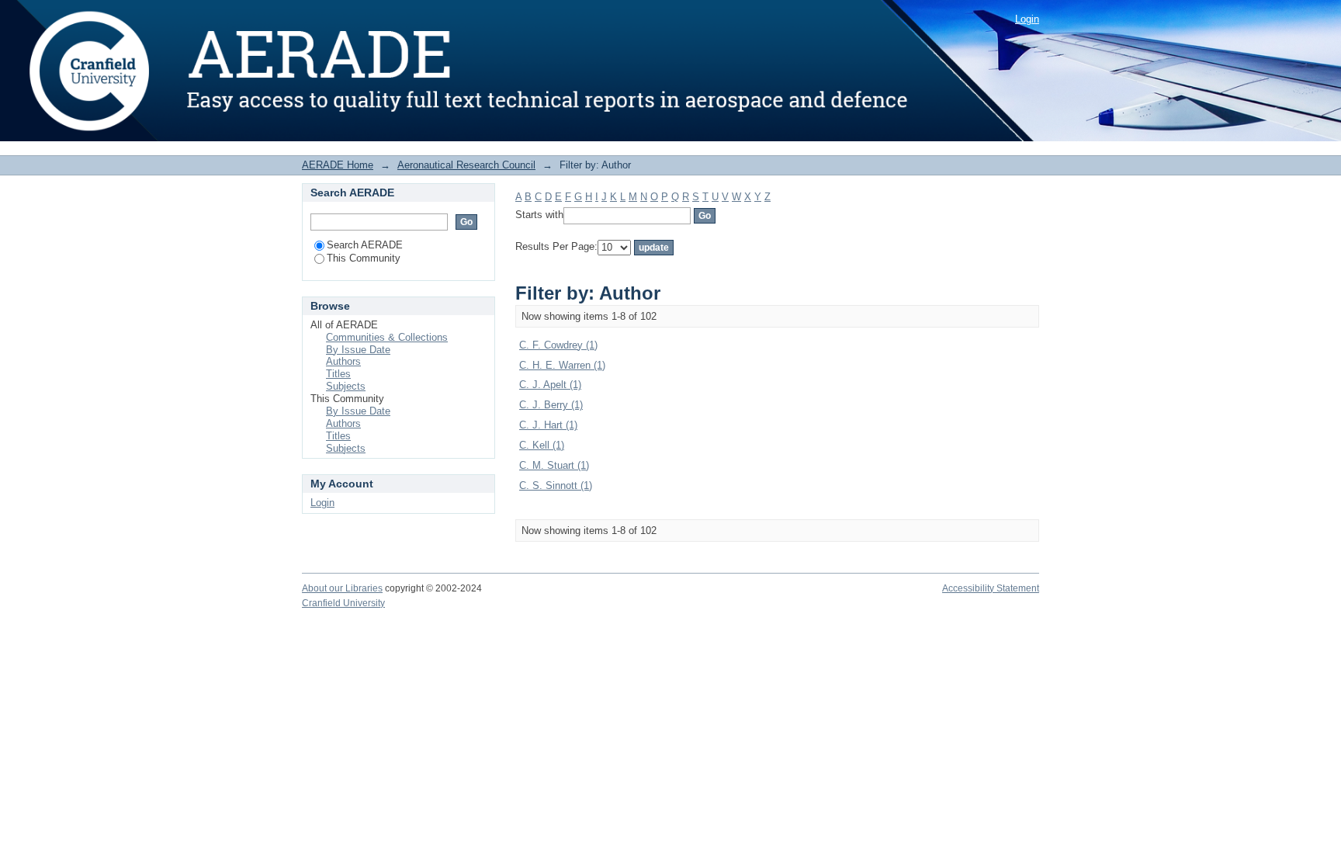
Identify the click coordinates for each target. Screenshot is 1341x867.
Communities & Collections (387, 337)
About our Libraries (342, 588)
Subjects (346, 386)
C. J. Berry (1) (551, 405)
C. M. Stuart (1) (554, 465)
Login (1027, 19)
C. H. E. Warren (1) (562, 365)
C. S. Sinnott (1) (555, 485)
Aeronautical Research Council (466, 165)
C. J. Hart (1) (548, 425)
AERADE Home (337, 165)
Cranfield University (343, 603)
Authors (343, 361)
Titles (338, 374)
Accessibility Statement (990, 588)
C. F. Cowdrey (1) (558, 345)
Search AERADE (365, 245)
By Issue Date (358, 349)
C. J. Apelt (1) (550, 384)
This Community (363, 258)
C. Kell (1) (541, 445)
